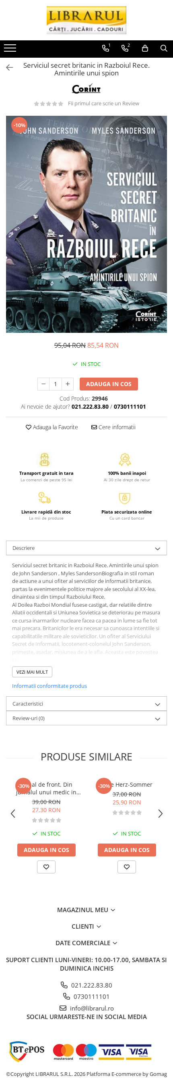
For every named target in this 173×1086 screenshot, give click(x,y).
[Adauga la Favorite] (46, 866)
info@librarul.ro (91, 1008)
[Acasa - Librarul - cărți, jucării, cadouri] (86, 20)
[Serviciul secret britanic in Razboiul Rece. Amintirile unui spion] (86, 224)
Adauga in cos (109, 384)
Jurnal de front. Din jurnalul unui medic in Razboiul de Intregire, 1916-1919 (46, 788)
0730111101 (91, 996)
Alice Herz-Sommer (126, 784)
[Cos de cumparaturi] (145, 48)
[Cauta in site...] (164, 48)
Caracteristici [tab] (27, 703)
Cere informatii (116, 427)
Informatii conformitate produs (49, 685)
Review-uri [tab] (28, 718)
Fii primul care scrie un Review (103, 103)
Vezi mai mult (32, 672)
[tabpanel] (86, 224)
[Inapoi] (6, 67)
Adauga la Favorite (54, 427)
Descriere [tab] (23, 547)
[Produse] (11, 50)
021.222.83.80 (91, 985)
